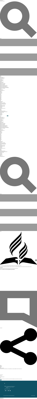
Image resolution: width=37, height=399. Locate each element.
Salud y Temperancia (2, 90)
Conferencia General (2, 156)
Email (0, 367)
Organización (1, 101)
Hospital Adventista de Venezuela (3, 111)
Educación (1, 79)
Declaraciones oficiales (2, 102)
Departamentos (1, 77)
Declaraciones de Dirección (3, 103)
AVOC (0, 96)
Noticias (1, 110)
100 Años (1, 107)
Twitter (1, 366)
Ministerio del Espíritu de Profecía (3, 85)
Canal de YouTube (2, 112)
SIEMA (0, 91)
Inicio (0, 76)
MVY (0, 100)
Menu (0, 231)
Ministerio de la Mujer (2, 124)
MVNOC (1, 99)
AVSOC (0, 97)
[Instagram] (7, 390)
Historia (1, 104)
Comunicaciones (2, 78)
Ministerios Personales (2, 88)
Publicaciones (1, 89)
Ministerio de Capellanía (2, 83)
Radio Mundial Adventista (7, 268)
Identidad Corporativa (2, 106)
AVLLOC (1, 135)
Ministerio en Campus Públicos (3, 86)
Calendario (1, 114)
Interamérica (1, 0)
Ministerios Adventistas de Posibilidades (4, 87)
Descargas (1, 113)
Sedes (0, 93)
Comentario (1, 374)
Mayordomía (1, 82)
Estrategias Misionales (2, 105)
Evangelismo (1, 80)
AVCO (0, 94)
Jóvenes (1, 81)
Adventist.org (1, 268)
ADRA (0, 109)
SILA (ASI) (1, 92)
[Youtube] (8, 390)
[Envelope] (10, 390)
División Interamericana (2, 108)
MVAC (0, 98)
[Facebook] (5, 390)
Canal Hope (11, 268)
